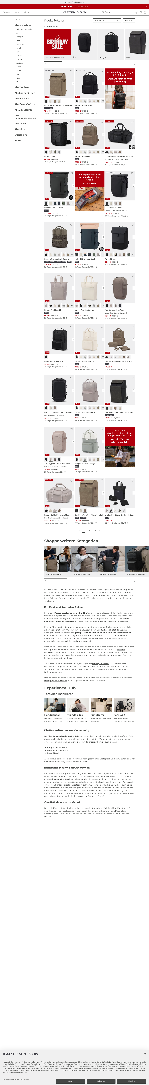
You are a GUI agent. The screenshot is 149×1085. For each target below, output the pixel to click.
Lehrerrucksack (83, 641)
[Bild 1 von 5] (53, 61)
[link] (59, 91)
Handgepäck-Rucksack (55, 680)
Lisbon (19, 59)
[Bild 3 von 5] (90, 61)
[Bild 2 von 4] (78, 578)
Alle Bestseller (22, 98)
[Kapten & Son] (74, 12)
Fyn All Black (53, 753)
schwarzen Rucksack (60, 779)
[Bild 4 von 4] (123, 578)
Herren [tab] (17, 12)
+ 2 (72, 203)
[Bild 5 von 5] (126, 61)
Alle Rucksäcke (23, 25)
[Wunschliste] (141, 12)
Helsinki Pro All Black (57, 750)
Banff (18, 74)
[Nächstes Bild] (73, 83)
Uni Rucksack (103, 630)
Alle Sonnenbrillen (25, 93)
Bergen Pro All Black (57, 747)
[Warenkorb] (145, 12)
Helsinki (20, 44)
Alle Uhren (21, 129)
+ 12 (102, 101)
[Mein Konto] (136, 12)
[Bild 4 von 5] (108, 61)
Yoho (18, 71)
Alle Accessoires (23, 110)
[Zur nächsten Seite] (99, 530)
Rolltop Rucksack (100, 664)
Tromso (19, 55)
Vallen (19, 82)
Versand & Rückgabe (73, 2)
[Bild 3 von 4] (101, 578)
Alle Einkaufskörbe (25, 104)
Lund (18, 67)
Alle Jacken (21, 123)
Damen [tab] (6, 12)
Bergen (19, 37)
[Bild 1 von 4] (55, 578)
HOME (18, 140)
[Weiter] (133, 64)
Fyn (18, 52)
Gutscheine (21, 135)
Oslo (18, 78)
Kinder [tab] (27, 12)
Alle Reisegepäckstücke (25, 116)
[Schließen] (146, 6)
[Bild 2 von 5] (71, 61)
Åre (18, 33)
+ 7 (133, 254)
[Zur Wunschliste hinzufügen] (71, 71)
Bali (18, 40)
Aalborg (19, 63)
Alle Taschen (22, 87)
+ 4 (72, 305)
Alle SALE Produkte (24, 29)
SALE (17, 19)
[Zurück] (45, 64)
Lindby (19, 48)
